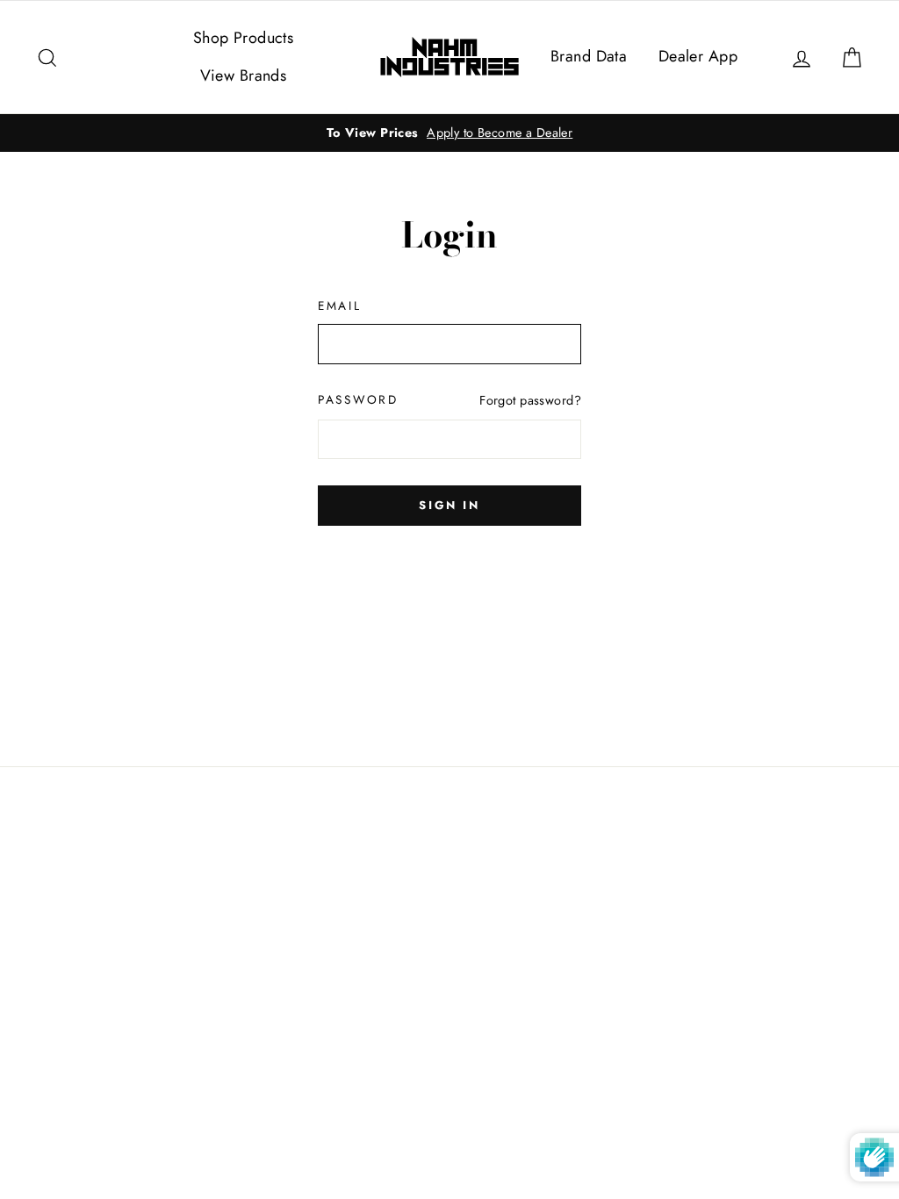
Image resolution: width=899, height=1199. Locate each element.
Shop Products (243, 37)
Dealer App (697, 56)
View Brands (243, 75)
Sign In (449, 505)
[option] (449, 133)
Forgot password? (530, 400)
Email (340, 305)
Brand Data (588, 56)
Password (358, 399)
